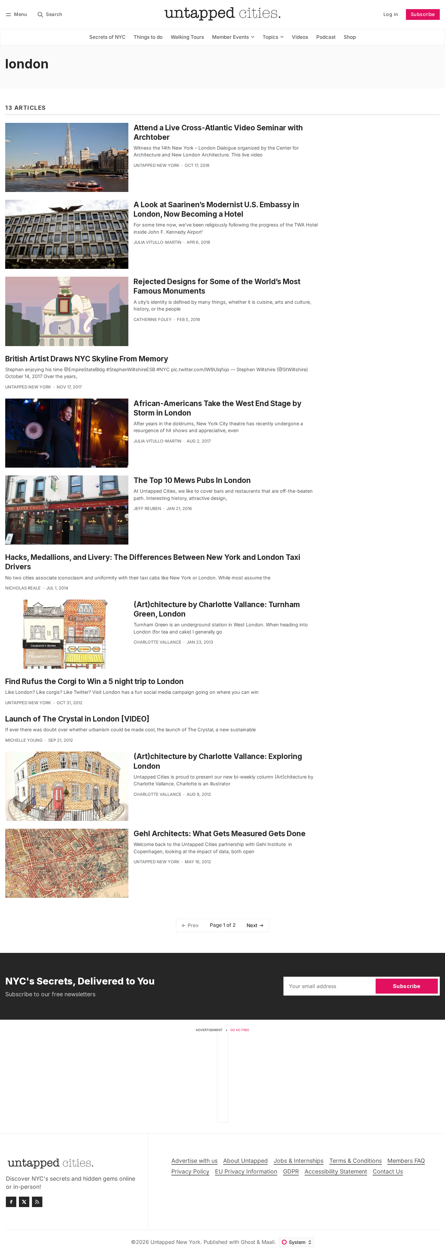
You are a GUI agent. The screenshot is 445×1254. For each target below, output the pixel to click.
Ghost (248, 1242)
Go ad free (239, 1030)
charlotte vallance (157, 642)
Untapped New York (156, 165)
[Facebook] (11, 1202)
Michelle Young (24, 740)
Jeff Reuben (147, 508)
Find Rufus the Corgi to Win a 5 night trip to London (94, 681)
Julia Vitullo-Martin (157, 242)
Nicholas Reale (23, 588)
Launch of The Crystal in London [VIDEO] (77, 718)
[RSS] (37, 1202)
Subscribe (423, 14)
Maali (268, 1242)
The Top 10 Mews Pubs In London (192, 480)
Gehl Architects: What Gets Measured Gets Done (220, 833)
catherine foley (153, 319)
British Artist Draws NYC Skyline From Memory (86, 358)
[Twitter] (24, 1202)
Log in (390, 14)
